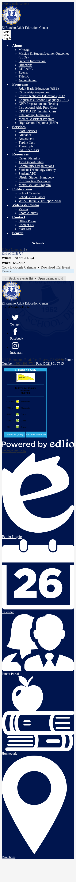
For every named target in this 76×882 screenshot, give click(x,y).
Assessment (26, 138)
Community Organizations (36, 166)
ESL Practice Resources (34, 181)
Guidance (25, 135)
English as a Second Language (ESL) (44, 100)
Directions (25, 65)
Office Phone (27, 221)
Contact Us (26, 225)
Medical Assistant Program (36, 119)
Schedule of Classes (32, 197)
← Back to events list (18, 278)
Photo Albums (28, 213)
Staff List (25, 229)
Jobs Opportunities (31, 162)
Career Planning (29, 158)
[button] (17, 45)
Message (24, 49)
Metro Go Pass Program (35, 185)
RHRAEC (26, 69)
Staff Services (28, 131)
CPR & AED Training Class (37, 111)
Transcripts (26, 146)
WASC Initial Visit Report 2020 (40, 201)
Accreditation (28, 80)
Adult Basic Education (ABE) (39, 88)
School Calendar (30, 193)
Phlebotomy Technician (34, 115)
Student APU (27, 173)
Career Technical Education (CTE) (42, 96)
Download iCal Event (55, 267)
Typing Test (26, 142)
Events (23, 72)
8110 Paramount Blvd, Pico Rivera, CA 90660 (33, 359)
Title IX (24, 76)
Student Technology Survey (37, 170)
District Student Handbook (36, 177)
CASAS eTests (29, 150)
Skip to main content (15, 3)
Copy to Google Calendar (19, 267)
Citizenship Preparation (34, 92)
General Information (32, 61)
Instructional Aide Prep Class (38, 107)
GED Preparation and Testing (38, 103)
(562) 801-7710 (25, 363)
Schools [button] (38, 243)
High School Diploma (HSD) (38, 123)
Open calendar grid (50, 278)
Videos (23, 209)
